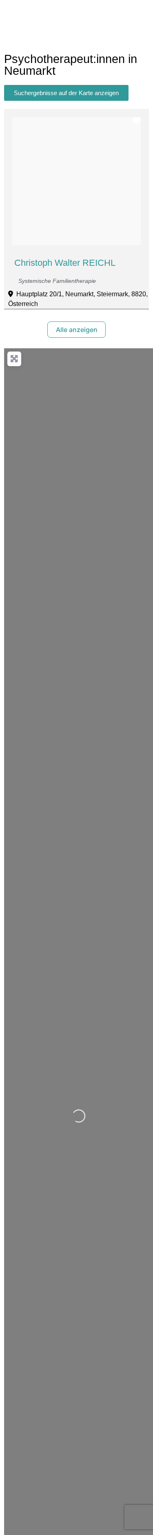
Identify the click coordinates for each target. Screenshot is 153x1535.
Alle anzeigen (77, 330)
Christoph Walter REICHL (64, 263)
